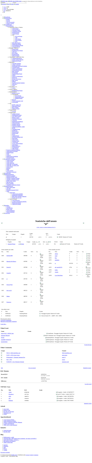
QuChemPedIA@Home (17, 45)
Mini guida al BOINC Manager (19, 196)
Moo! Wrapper (15, 71)
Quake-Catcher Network (17, 59)
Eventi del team (87, 344)
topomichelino (4, 341)
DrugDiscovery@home (17, 50)
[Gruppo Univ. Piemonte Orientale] (1, 362)
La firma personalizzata (8, 423)
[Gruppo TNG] (1, 359)
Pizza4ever (11, 394)
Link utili (8, 188)
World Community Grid (17, 101)
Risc (56, 258)
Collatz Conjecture (16, 64)
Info (2, 368)
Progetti (8, 21)
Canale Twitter (9, 161)
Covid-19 (8, 155)
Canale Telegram (10, 163)
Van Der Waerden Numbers (18, 82)
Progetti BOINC (10, 26)
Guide (7, 191)
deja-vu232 (9, 290)
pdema (56, 253)
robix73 (64, 357)
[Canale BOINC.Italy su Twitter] (12, 4)
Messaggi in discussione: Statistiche (9, 321)
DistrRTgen (14, 130)
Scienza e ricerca (10, 23)
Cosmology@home (16, 31)
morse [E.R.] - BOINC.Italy (7, 333)
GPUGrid (14, 51)
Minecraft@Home (16, 106)
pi (55, 263)
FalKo (56, 270)
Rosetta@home (15, 54)
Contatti (5, 450)
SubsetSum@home (19, 97)
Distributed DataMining (17, 121)
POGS (13, 134)
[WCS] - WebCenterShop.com (13, 353)
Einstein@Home (11, 244)
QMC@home (15, 148)
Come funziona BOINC (17, 193)
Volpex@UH (15, 139)
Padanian (11, 400)
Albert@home (15, 28)
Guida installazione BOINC (9, 421)
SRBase (14, 81)
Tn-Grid (14, 111)
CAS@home (15, 142)
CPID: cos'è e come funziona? (10, 425)
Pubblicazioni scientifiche (12, 156)
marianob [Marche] (5, 335)
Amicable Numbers (16, 63)
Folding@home (9, 152)
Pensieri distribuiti (10, 212)
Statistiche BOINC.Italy (11, 177)
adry (10, 398)
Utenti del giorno (7, 430)
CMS (16, 37)
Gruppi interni (9, 166)
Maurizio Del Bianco (11, 261)
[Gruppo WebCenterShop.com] (1, 353)
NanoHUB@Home (16, 44)
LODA (13, 88)
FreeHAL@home (16, 125)
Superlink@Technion (17, 119)
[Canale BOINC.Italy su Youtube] (7, 4)
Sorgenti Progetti (10, 157)
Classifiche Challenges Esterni (13, 184)
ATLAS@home (18, 36)
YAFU (13, 85)
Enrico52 (9, 267)
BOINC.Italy (9, 209)
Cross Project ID (16, 200)
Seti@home (14, 138)
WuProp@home (15, 108)
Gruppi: (4, 8)
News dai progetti (10, 22)
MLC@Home (15, 107)
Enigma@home (15, 141)
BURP (13, 128)
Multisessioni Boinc (16, 203)
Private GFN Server (16, 79)
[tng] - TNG (9, 359)
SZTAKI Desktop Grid (17, 137)
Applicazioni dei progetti (12, 151)
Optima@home (15, 135)
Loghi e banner (9, 170)
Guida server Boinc (16, 204)
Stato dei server (9, 182)
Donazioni (5, 446)
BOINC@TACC (16, 93)
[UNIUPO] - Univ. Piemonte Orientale (15, 361)
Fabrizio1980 (10, 255)
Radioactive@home (16, 61)
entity (10, 396)
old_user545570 (58, 267)
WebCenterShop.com (67, 353)
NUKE (2, 337)
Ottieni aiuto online (10, 187)
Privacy (5, 448)
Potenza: (5, 9)
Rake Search (15, 80)
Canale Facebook (10, 160)
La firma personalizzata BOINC (19, 201)
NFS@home (15, 72)
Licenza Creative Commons (32, 455)
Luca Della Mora (59, 275)
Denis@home (15, 49)
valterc (10, 392)
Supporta (5, 445)
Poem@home (15, 133)
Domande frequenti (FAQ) (12, 190)
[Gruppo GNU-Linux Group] (1, 355)
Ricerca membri (10, 183)
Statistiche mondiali (10, 175)
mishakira (57, 260)
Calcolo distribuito (10, 210)
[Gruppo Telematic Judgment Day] (1, 357)
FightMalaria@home (16, 115)
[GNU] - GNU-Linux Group (13, 355)
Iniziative (8, 168)
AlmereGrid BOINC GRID (18, 126)
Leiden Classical (16, 113)
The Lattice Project (16, 116)
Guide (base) (12, 192)
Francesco (9, 302)
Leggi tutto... (3, 324)
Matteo (8, 296)
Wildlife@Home (18, 98)
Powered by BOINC (5, 452)
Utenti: (4, 6)
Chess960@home (16, 129)
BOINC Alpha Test (16, 104)
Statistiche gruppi (87, 368)
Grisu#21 (9, 273)
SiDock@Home (15, 55)
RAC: (4, 10)
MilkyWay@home (16, 42)
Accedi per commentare (6, 320)
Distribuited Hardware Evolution (19, 66)
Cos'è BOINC (9, 208)
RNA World (15, 53)
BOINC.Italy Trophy (11, 181)
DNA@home (18, 95)
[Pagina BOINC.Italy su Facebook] (3, 4)
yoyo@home (15, 102)
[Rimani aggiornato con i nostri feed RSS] (16, 4)
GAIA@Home (15, 33)
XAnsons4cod (15, 147)
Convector (14, 120)
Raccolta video (6, 431)
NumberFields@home (17, 73)
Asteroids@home (16, 30)
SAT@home (15, 144)
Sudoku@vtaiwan (16, 124)
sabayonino (64, 355)
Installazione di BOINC (17, 195)
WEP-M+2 (14, 84)
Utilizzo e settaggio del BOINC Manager (12, 422)
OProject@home (16, 122)
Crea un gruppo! (32, 368)
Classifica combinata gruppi (12, 179)
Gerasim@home (15, 67)
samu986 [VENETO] (6, 339)
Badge (7, 169)
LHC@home (18, 39)
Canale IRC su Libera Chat (12, 165)
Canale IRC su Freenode (12, 164)
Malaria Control (15, 117)
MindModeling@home (17, 90)
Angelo (56, 272)
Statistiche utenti (87, 403)
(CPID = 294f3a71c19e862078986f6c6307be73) (46, 227)
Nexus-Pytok (10, 284)
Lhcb (16, 41)
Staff (4, 447)
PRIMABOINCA (16, 146)
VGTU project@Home (17, 143)
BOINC (8, 19)
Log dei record (88, 384)
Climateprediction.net (17, 58)
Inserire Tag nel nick (16, 197)
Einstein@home (15, 32)
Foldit (7, 153)
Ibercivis (14, 99)
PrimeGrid (14, 77)
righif (56, 255)
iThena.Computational (17, 68)
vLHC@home (18, 40)
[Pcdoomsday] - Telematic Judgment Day (15, 357)
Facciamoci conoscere (11, 172)
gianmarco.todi (65, 361)
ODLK (13, 75)
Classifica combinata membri (12, 178)
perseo (63, 359)
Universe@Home (16, 46)
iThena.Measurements (17, 70)
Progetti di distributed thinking (13, 150)
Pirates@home (15, 132)
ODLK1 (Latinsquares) (17, 76)
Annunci (8, 206)
